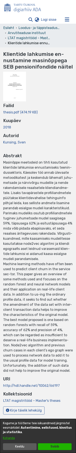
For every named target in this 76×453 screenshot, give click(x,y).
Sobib (54, 446)
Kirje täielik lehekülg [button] (25, 410)
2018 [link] (7, 127)
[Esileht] (24, 7)
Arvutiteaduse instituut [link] (27, 33)
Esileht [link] (8, 28)
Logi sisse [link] (49, 20)
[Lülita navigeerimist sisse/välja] (67, 20)
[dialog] (38, 436)
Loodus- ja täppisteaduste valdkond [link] (40, 28)
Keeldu (19, 446)
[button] (30, 19)
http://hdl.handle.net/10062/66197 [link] (31, 386)
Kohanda (9, 438)
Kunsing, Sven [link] (14, 142)
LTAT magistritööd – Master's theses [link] (29, 38)
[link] (20, 112)
